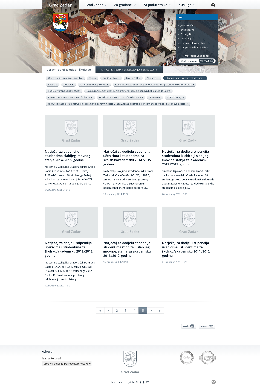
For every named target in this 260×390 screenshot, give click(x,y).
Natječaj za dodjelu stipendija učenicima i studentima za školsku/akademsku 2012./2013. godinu (69, 249)
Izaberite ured (51, 358)
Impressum (116, 382)
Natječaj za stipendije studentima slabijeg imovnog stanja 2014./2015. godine (67, 155)
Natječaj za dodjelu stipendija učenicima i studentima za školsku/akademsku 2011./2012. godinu (186, 249)
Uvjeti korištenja (134, 382)
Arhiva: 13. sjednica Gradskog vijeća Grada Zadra (129, 69)
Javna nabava (187, 29)
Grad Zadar (94, 5)
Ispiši (186, 326)
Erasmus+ (155, 97)
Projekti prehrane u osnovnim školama (69, 97)
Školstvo (152, 78)
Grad (60, 5)
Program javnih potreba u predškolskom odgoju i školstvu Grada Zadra (153, 84)
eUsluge (185, 5)
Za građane (123, 5)
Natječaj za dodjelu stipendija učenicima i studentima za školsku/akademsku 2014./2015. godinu (127, 157)
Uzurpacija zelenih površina (194, 47)
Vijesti (92, 78)
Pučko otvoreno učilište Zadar (64, 90)
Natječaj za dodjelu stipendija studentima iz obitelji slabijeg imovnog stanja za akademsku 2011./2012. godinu (127, 249)
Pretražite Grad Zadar (196, 55)
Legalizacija (186, 38)
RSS (147, 382)
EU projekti (186, 34)
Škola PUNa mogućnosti (93, 84)
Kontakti (52, 84)
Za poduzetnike (155, 5)
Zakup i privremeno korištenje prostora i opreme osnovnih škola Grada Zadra (128, 90)
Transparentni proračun (192, 43)
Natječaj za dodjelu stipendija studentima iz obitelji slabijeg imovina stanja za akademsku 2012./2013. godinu (185, 157)
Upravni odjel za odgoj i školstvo (65, 78)
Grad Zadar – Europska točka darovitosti (121, 97)
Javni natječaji (187, 25)
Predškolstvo (110, 78)
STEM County (174, 97)
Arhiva (67, 84)
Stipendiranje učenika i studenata (184, 78)
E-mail (204, 326)
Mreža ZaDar (133, 78)
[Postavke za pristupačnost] (213, 5)
